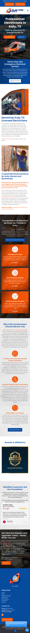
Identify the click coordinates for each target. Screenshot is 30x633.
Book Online (10, 4)
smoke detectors (15, 228)
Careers (4, 602)
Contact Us (5, 600)
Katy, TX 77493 (8, 610)
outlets (7, 228)
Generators (5, 597)
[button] (28, 10)
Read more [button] (5, 519)
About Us (21, 37)
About (3, 594)
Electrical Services (6, 596)
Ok (15, 630)
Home (3, 592)
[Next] (16, 475)
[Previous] (14, 475)
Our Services (9, 37)
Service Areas (5, 599)
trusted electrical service (8, 196)
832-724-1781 (21, 4)
